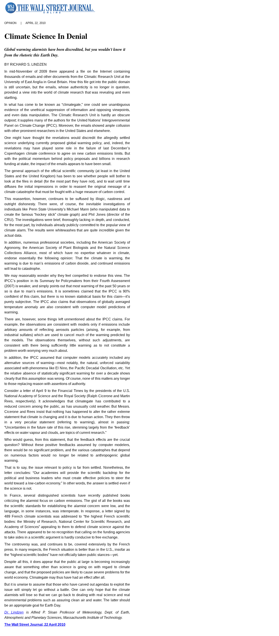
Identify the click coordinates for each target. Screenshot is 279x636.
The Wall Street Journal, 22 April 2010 (34, 624)
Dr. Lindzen (14, 612)
